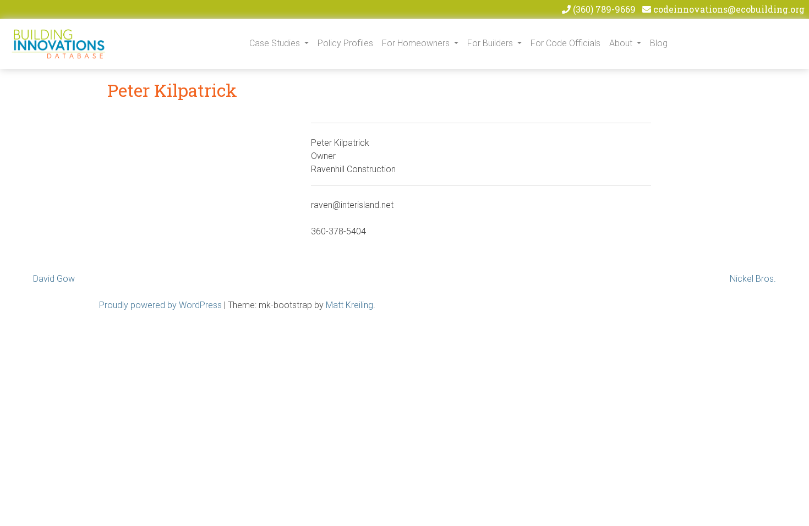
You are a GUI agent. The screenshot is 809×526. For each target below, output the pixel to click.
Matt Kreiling (349, 305)
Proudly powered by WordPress (160, 305)
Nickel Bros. (753, 278)
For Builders (491, 43)
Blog (659, 43)
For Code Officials (565, 43)
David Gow (54, 278)
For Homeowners (417, 43)
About (622, 43)
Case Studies (275, 43)
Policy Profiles (345, 43)
